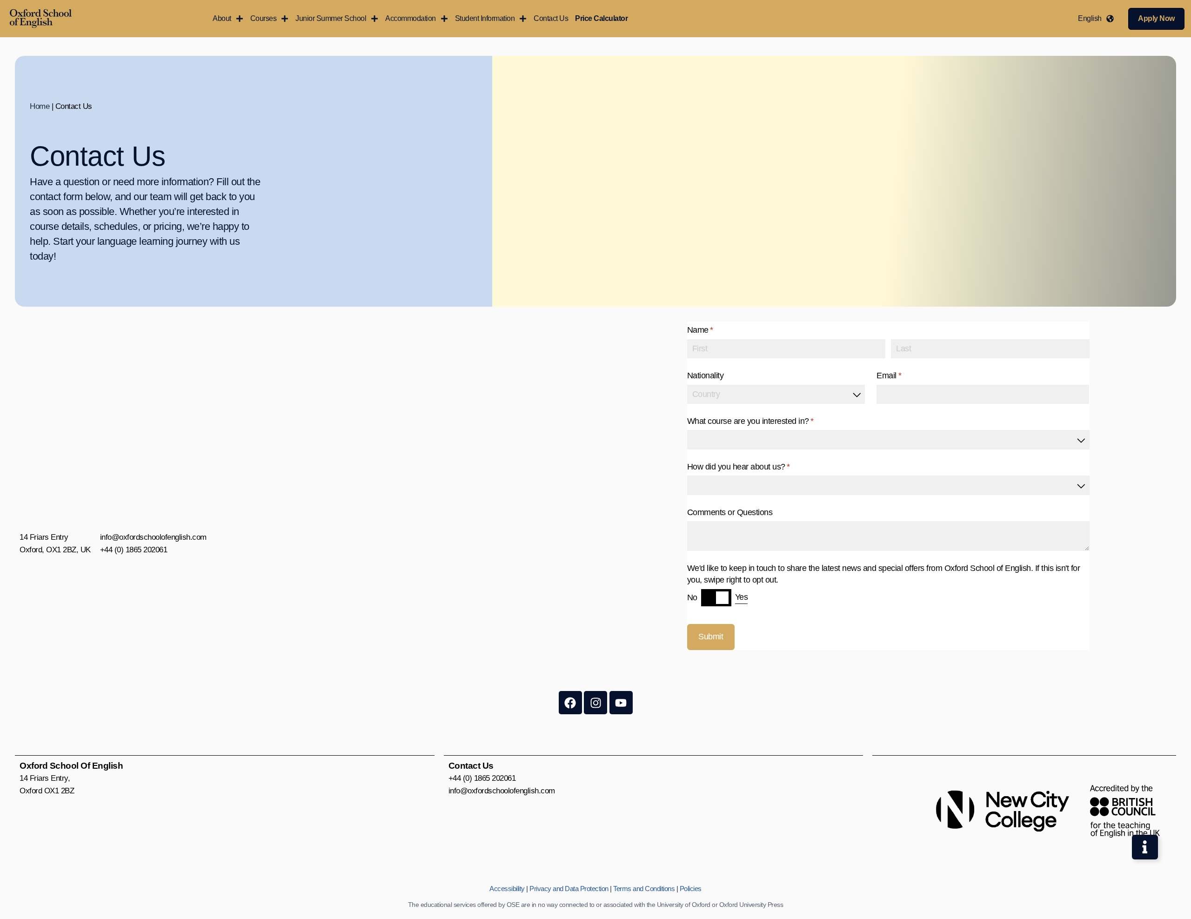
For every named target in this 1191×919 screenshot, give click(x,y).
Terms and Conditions (644, 888)
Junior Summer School (330, 18)
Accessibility (507, 888)
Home (39, 106)
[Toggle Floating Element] (1145, 847)
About (222, 18)
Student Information (485, 18)
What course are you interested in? (765, 421)
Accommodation (410, 18)
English (1090, 18)
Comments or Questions (730, 512)
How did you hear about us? (753, 466)
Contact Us (551, 18)
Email (903, 375)
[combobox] (776, 394)
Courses (263, 18)
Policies (691, 888)
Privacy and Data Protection (569, 888)
